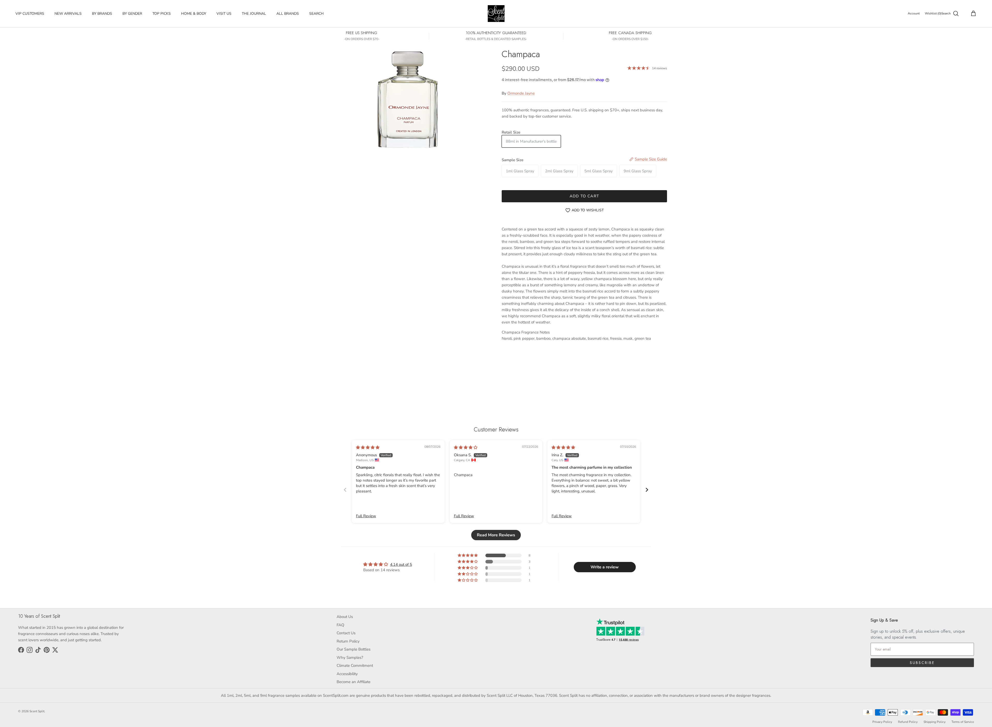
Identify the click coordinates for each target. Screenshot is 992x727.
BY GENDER (132, 13)
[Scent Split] (496, 13)
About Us (345, 616)
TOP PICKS (161, 13)
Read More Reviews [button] (496, 535)
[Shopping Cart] (972, 13)
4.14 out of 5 (401, 564)
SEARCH (316, 13)
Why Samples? (350, 657)
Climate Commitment (355, 665)
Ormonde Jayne (521, 93)
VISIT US (223, 13)
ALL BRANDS (287, 13)
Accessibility (347, 673)
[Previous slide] (345, 490)
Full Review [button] (366, 516)
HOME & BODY (193, 13)
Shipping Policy (935, 722)
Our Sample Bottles (353, 649)
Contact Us (346, 633)
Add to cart (584, 196)
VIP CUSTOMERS (30, 13)
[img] (367, 447)
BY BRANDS (102, 13)
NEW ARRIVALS (68, 13)
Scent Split (36, 711)
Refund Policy (908, 722)
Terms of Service (962, 722)
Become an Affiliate (353, 681)
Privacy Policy (882, 722)
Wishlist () (933, 13)
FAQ (340, 625)
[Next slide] (647, 490)
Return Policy (348, 641)
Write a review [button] (605, 567)
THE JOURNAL (254, 13)
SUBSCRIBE (922, 662)
